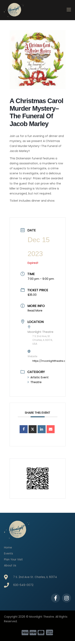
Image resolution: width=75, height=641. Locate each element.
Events (8, 553)
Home (8, 547)
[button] (69, 10)
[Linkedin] (42, 429)
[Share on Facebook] (24, 429)
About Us (10, 565)
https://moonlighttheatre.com (50, 361)
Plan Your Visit (13, 559)
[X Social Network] (33, 429)
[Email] (51, 429)
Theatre (36, 382)
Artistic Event (39, 377)
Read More (35, 311)
